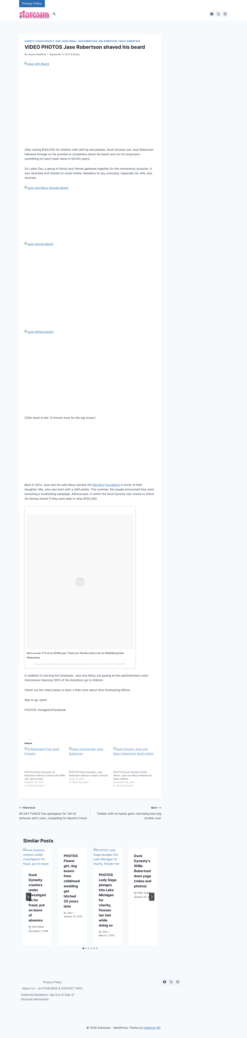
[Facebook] (212, 14)
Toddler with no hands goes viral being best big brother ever (129, 813)
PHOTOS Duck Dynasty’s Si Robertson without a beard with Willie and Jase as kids (45, 775)
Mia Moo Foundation (106, 485)
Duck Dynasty (45, 41)
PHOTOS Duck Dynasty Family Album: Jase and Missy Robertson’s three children (132, 775)
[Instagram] (225, 14)
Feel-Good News (66, 41)
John (69, 912)
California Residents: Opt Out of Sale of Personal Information (47, 997)
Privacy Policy (32, 3)
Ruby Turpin (143, 892)
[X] (218, 14)
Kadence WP (152, 1027)
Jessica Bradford (37, 54)
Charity (29, 41)
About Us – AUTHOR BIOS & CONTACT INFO (52, 988)
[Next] (151, 897)
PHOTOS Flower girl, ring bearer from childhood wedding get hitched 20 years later (72, 881)
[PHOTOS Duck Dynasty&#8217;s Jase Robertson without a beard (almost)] (89, 758)
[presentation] (37, 857)
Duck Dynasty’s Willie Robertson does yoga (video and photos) (142, 871)
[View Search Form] (54, 14)
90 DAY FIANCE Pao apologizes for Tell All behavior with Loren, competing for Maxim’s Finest (53, 813)
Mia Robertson (108, 41)
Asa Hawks (38, 926)
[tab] (83, 948)
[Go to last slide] (28, 897)
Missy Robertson (129, 41)
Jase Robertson (87, 41)
